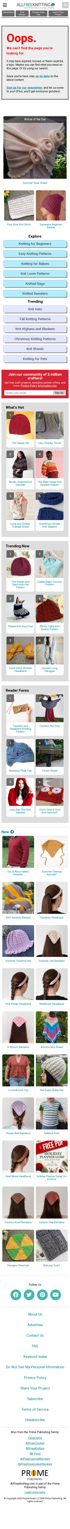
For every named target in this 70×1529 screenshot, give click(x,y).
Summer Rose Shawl (35, 183)
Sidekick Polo (52, 1133)
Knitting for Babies (35, 264)
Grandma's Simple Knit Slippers (49, 525)
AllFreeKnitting (35, 1448)
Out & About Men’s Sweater (18, 873)
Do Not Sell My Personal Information (35, 1367)
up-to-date (42, 76)
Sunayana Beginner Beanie (51, 226)
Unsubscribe (35, 1420)
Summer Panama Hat (18, 961)
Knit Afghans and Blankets (35, 329)
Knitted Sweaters (35, 293)
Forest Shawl (49, 770)
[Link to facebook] (15, 1294)
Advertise (35, 1325)
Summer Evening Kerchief (52, 873)
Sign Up (59, 392)
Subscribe (35, 1399)
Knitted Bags (35, 284)
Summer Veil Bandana (52, 961)
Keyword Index (35, 1356)
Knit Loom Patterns (35, 274)
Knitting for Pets (35, 359)
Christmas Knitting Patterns (35, 339)
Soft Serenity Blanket (18, 917)
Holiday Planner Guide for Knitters (52, 1178)
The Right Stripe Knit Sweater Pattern (50, 483)
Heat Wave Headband (18, 1176)
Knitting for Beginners (35, 244)
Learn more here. (35, 1492)
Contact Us (35, 1335)
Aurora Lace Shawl (52, 1047)
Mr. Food (35, 1453)
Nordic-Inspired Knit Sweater (20, 483)
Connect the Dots (49, 726)
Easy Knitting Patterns (35, 254)
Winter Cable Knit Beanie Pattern (50, 628)
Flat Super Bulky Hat (51, 1090)
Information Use (47, 385)
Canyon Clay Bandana (51, 1222)
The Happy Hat (20, 443)
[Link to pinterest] (42, 1294)
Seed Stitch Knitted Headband (20, 670)
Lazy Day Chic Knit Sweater (20, 811)
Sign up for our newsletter (24, 87)
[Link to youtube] (55, 1294)
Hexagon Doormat (18, 1265)
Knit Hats (35, 309)
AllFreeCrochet (35, 1443)
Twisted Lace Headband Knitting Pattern (20, 729)
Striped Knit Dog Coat (20, 626)
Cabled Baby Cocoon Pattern (50, 583)
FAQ (35, 1346)
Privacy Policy (29, 385)
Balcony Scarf (51, 1265)
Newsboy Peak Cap (20, 770)
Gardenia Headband (51, 917)
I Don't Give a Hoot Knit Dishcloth (50, 811)
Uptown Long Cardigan (49, 670)
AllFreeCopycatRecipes (35, 1459)
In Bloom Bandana (18, 1047)
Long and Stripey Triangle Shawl (20, 525)
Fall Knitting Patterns (35, 319)
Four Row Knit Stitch (19, 224)
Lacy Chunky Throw (49, 443)
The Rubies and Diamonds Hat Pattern (20, 585)
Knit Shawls (35, 349)
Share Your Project (35, 1388)
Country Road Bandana (18, 1222)
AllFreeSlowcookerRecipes (35, 1464)
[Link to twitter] (29, 1294)
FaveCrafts (35, 1438)
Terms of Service (35, 1409)
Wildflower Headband (51, 1004)
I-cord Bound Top (18, 1090)
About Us (35, 1314)
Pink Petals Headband (18, 1004)
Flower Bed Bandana (18, 1133)
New (5, 832)
